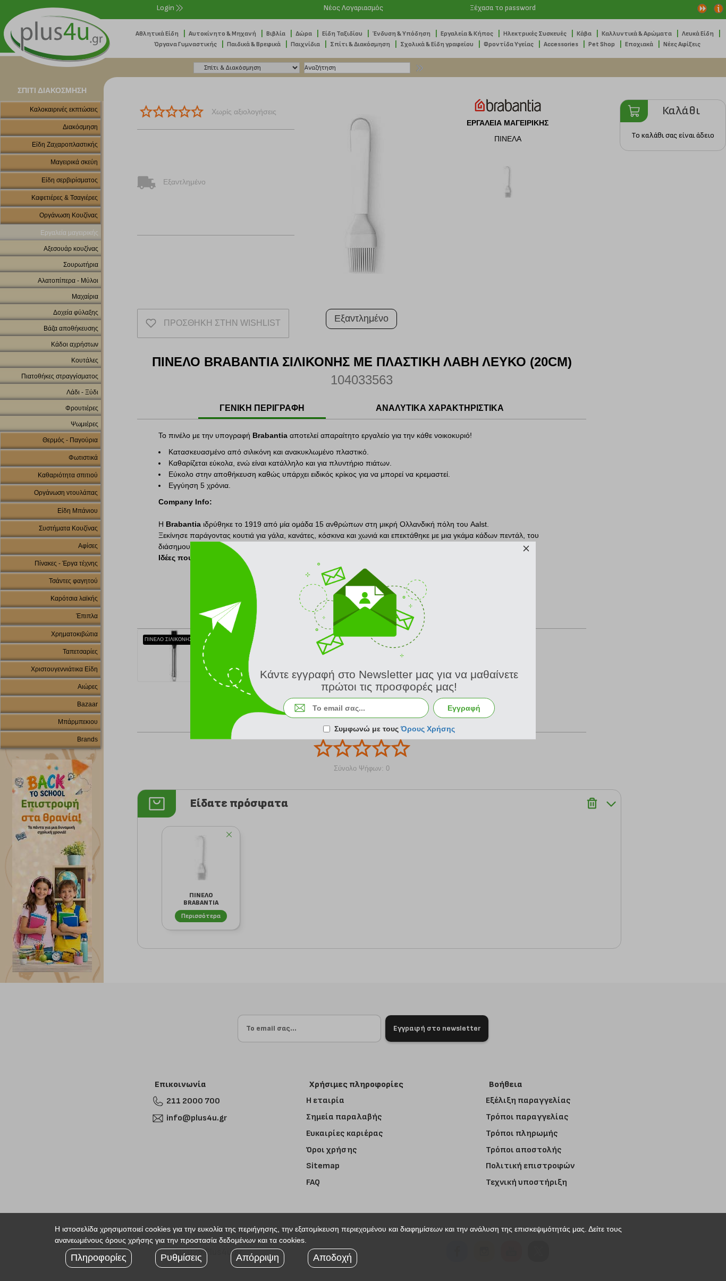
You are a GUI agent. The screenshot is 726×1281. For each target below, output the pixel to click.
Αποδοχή (332, 1257)
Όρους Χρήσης (428, 728)
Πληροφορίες (98, 1257)
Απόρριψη (257, 1257)
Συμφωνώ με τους (394, 728)
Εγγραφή (464, 708)
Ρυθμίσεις (181, 1257)
